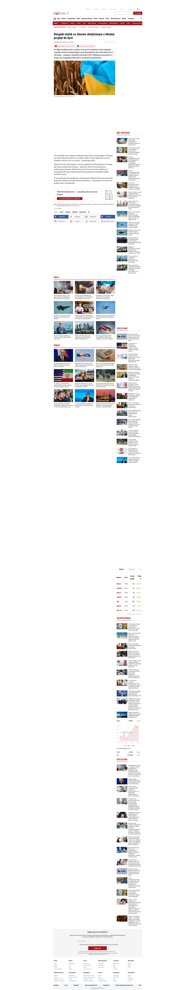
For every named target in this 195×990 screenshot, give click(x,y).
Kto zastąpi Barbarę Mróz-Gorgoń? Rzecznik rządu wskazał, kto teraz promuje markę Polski (104, 337)
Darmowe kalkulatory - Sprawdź (70, 198)
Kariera (85, 967)
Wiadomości (116, 975)
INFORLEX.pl (104, 9)
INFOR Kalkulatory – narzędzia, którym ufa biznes (77, 193)
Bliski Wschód (92, 23)
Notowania (131, 960)
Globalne (56, 977)
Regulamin (106, 985)
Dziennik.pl (116, 972)
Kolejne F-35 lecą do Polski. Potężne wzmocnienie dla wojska (62, 317)
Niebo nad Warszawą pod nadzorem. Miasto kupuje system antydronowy (83, 337)
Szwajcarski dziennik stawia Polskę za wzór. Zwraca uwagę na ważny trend (105, 385)
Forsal (55, 30)
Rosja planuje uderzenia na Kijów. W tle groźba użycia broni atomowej (62, 365)
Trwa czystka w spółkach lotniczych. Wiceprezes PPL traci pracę (62, 337)
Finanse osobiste (72, 27)
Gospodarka (72, 972)
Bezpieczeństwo (137, 23)
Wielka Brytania (114, 23)
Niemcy (72, 23)
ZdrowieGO (131, 972)
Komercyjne (101, 967)
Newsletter (122, 9)
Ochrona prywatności (91, 985)
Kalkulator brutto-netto (88, 975)
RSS (140, 985)
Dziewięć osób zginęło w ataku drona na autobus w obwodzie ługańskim (105, 365)
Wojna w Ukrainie (93, 27)
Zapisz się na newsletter (87, 46)
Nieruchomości (102, 960)
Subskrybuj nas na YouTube (66, 46)
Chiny (128, 23)
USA (84, 23)
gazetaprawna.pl (131, 9)
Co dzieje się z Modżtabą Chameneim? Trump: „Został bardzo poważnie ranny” (63, 385)
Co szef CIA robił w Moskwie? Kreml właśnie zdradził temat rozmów (84, 405)
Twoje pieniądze (73, 980)
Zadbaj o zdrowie (106, 27)
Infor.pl (100, 972)
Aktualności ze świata (59, 980)
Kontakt (56, 985)
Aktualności (65, 23)
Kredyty (70, 979)
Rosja (78, 23)
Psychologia (131, 979)
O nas (66, 985)
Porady (129, 980)
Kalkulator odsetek (87, 979)
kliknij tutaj (104, 954)
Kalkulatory (86, 972)
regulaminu (98, 944)
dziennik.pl (95, 9)
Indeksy (129, 963)
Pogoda (115, 980)
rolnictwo (82, 212)
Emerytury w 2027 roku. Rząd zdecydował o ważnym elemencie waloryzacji (105, 297)
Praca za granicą (87, 969)
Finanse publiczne (73, 977)
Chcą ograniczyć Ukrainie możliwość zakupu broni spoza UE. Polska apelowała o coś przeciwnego (63, 405)
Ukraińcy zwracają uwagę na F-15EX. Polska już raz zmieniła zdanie (105, 317)
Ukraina (122, 23)
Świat (56, 23)
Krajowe (56, 975)
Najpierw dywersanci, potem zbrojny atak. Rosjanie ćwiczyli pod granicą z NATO (84, 385)
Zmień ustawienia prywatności (124, 985)
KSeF (70, 967)
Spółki (129, 965)
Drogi (114, 965)
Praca (85, 960)
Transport (116, 960)
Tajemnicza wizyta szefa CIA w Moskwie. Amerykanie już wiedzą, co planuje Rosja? (105, 405)
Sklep (140, 9)
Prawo (99, 975)
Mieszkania (101, 965)
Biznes (71, 960)
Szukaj (139, 13)
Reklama (76, 985)
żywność (74, 212)
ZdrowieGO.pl (113, 9)
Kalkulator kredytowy (88, 980)
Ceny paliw (82, 27)
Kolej (114, 967)
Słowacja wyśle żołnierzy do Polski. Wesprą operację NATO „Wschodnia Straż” (84, 365)
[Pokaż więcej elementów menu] (141, 18)
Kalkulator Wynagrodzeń (89, 977)
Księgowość (101, 979)
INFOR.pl (88, 9)
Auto (114, 979)
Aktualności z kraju (58, 979)
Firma (70, 965)
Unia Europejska (102, 23)
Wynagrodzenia (87, 965)
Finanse (70, 969)
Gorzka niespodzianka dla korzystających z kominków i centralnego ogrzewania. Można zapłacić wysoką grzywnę (84, 297)
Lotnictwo (115, 969)
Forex (129, 967)
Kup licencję (76, 205)
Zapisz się (97, 948)
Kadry (99, 977)
